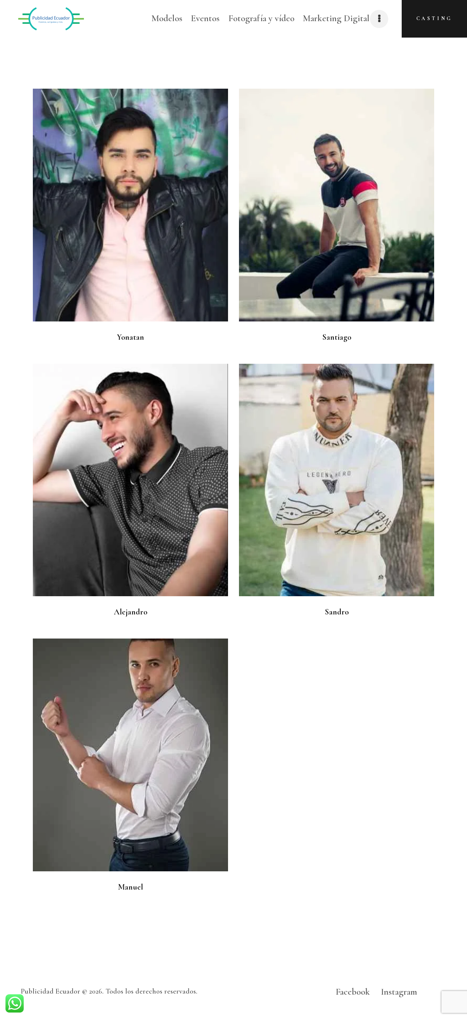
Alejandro (130, 612)
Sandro (337, 612)
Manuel (130, 887)
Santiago (336, 337)
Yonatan (130, 337)
